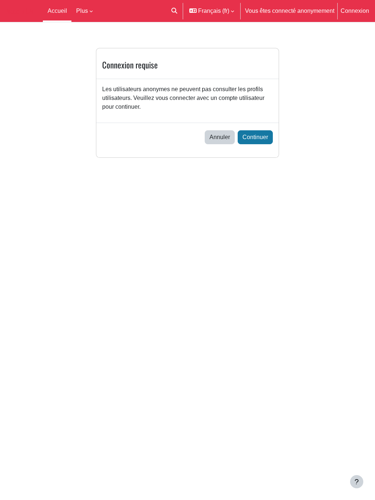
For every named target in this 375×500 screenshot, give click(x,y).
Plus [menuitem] (82, 11)
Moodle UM (20, 11)
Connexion (355, 11)
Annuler (219, 137)
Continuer (255, 137)
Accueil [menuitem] (57, 11)
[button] (175, 11)
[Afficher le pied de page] (356, 481)
